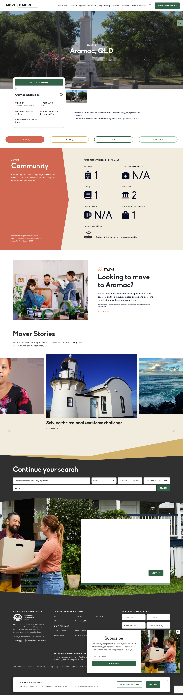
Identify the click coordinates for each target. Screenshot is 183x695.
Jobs (114, 139)
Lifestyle (78, 616)
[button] (10, 430)
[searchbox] (48, 488)
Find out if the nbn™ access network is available (116, 237)
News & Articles (138, 5)
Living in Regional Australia (82, 5)
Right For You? (61, 626)
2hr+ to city (163, 481)
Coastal (124, 481)
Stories (116, 5)
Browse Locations (167, 5)
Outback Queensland (24, 105)
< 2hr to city (150, 481)
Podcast (125, 5)
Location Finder (60, 631)
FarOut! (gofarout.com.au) (127, 118)
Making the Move (82, 621)
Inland (136, 481)
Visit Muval (103, 311)
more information (129, 684)
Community (25, 139)
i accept (153, 684)
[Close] (167, 680)
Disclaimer (40, 666)
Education (158, 139)
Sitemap (30, 666)
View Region (41, 82)
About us (62, 5)
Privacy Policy (52, 666)
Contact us (65, 666)
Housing (69, 139)
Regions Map (104, 5)
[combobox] (51, 480)
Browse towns (59, 635)
